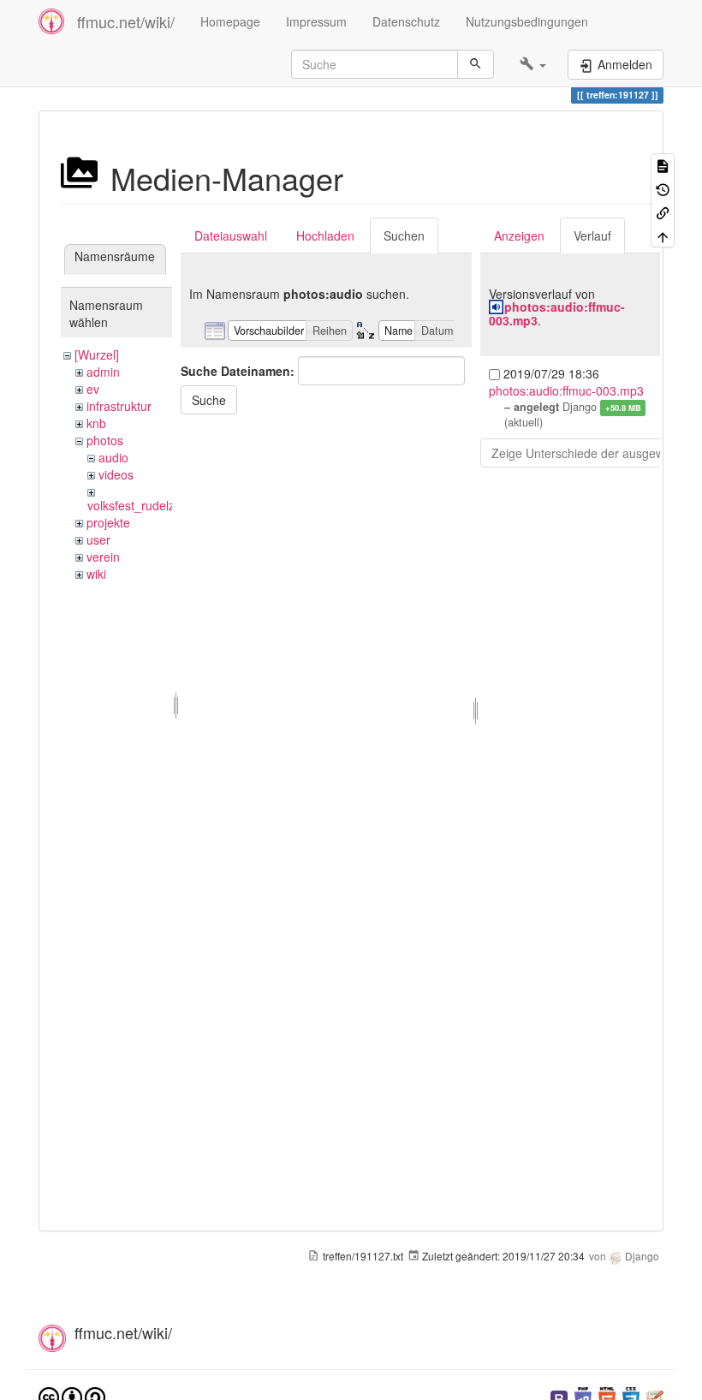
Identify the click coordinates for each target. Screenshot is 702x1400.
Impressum (316, 21)
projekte (108, 522)
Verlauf (592, 235)
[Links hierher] (662, 212)
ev (92, 388)
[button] (533, 64)
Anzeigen (519, 235)
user (98, 539)
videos (116, 474)
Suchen (404, 235)
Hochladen (325, 235)
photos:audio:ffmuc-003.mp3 (557, 313)
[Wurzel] (96, 354)
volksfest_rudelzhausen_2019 (168, 505)
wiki (96, 573)
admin (103, 371)
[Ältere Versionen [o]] (662, 188)
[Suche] (475, 64)
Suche (209, 399)
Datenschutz (406, 21)
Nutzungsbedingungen (527, 21)
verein (103, 556)
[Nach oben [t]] (662, 235)
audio (113, 457)
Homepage (230, 21)
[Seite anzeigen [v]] (662, 165)
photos (104, 440)
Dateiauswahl (230, 235)
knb (96, 423)
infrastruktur (119, 405)
